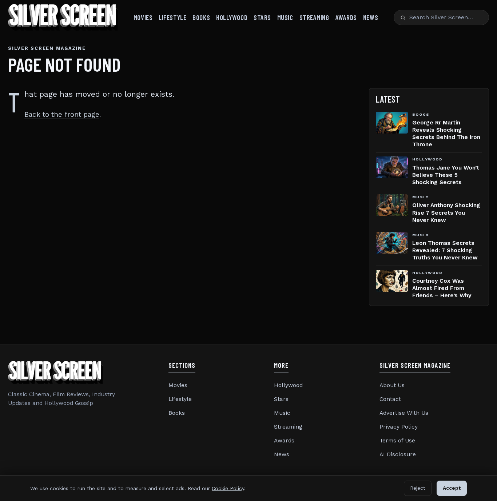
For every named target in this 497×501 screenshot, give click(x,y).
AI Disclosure (397, 454)
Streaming (314, 17)
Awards (346, 17)
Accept (452, 488)
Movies (143, 17)
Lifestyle (172, 17)
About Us (392, 385)
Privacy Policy (398, 427)
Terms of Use (397, 440)
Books (201, 17)
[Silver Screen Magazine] (63, 17)
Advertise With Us (403, 413)
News (370, 17)
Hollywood (231, 17)
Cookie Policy (228, 488)
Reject (417, 488)
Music (285, 17)
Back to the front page (61, 114)
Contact (390, 399)
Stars (262, 17)
